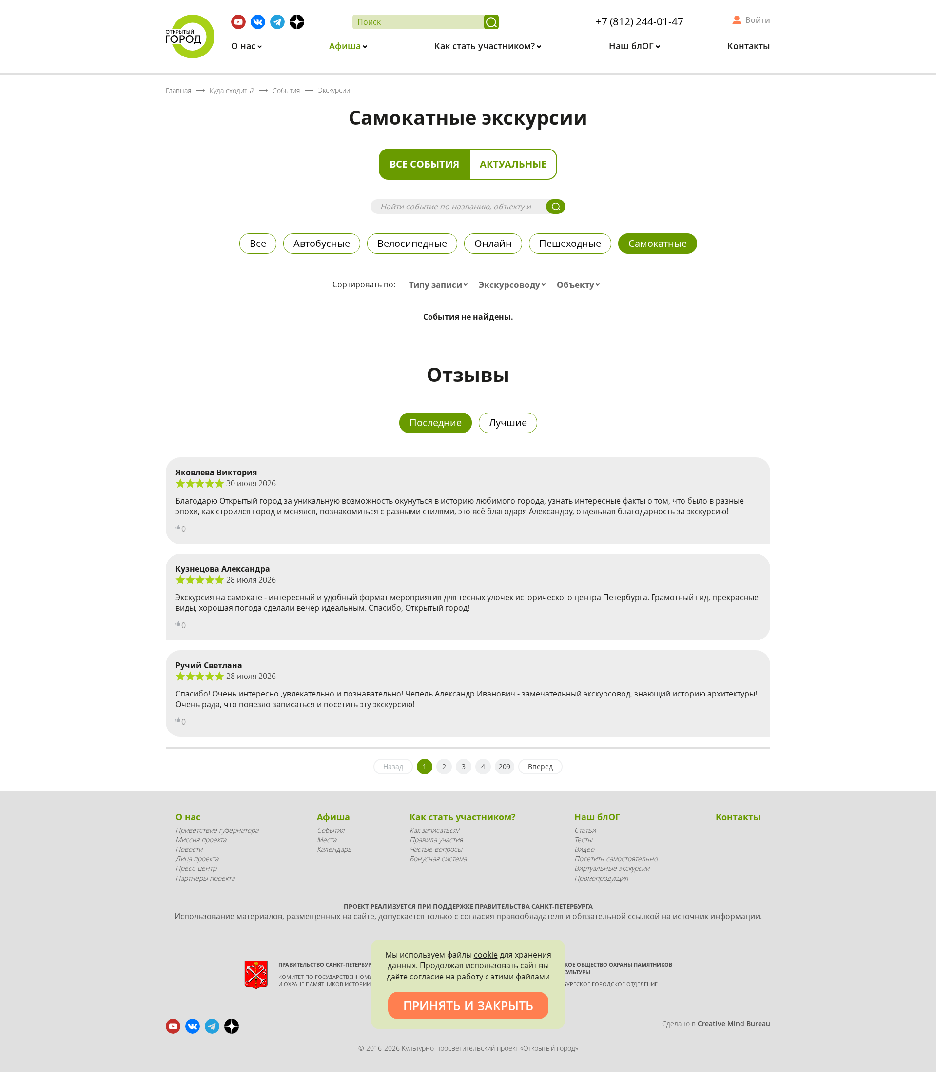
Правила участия (436, 839)
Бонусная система (438, 858)
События (330, 830)
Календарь (334, 849)
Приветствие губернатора (217, 830)
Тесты (583, 839)
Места (326, 839)
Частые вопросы (436, 849)
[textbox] (440, 285)
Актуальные (513, 163)
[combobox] (440, 285)
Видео (584, 849)
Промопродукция (601, 878)
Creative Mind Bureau (734, 1023)
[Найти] (491, 22)
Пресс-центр (196, 868)
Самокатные (657, 243)
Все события (424, 163)
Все (258, 243)
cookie (486, 954)
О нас (244, 46)
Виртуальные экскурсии (611, 868)
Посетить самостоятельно (616, 858)
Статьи (585, 830)
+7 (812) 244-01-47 (639, 21)
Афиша (346, 46)
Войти (757, 20)
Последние (436, 422)
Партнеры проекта (205, 878)
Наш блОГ (632, 46)
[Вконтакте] (258, 22)
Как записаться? (434, 830)
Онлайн (493, 243)
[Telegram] (277, 22)
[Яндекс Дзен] (297, 22)
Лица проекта (197, 858)
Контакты (748, 46)
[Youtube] (238, 22)
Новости (189, 849)
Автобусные (321, 243)
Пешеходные (570, 243)
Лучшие (508, 422)
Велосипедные (412, 243)
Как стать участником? (485, 46)
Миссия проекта (201, 839)
